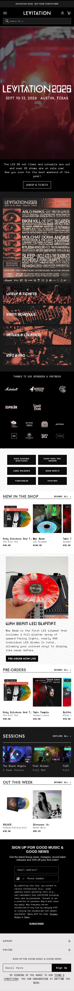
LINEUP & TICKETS (37, 185)
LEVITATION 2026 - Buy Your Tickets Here (37, 4)
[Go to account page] (62, 13)
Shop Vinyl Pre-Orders (52, 459)
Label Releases (21, 470)
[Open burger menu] (5, 13)
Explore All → (62, 736)
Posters (52, 480)
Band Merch (52, 470)
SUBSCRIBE (36, 923)
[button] (68, 13)
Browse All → (62, 496)
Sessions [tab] (14, 736)
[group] (37, 93)
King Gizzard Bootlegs (21, 459)
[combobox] (37, 21)
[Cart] (68, 13)
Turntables (21, 480)
